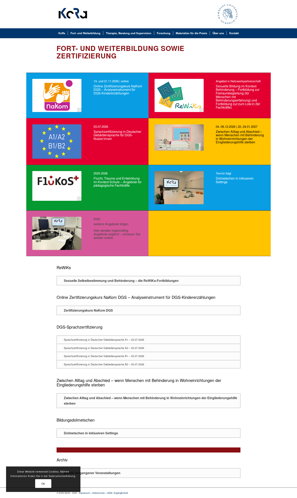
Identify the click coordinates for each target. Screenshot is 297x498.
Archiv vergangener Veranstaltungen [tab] (92, 473)
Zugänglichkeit (121, 492)
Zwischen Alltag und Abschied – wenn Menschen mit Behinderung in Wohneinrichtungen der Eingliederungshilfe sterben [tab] (150, 400)
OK (43, 483)
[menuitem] (73, 14)
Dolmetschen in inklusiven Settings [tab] (91, 433)
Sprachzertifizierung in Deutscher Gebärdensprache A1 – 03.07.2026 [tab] (104, 340)
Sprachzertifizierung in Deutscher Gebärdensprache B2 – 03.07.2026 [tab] (104, 364)
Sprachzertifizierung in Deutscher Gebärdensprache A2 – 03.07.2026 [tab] (104, 348)
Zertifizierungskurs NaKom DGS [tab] (88, 310)
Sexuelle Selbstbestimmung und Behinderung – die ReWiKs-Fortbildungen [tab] (121, 280)
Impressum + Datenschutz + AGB (95, 492)
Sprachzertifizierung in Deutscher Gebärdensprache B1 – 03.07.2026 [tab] (104, 356)
